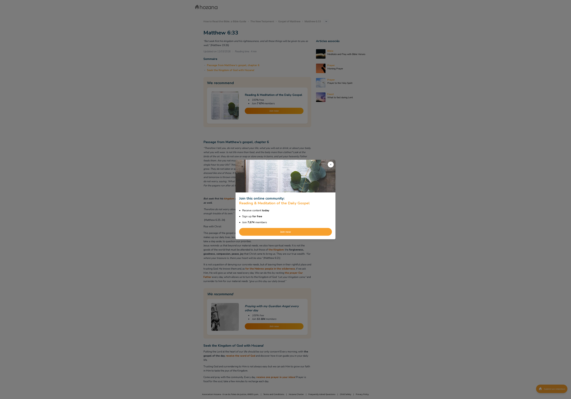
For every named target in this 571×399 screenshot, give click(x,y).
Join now (285, 232)
